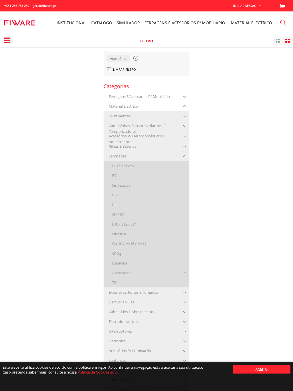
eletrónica (117, 340)
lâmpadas (117, 156)
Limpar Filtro (124, 69)
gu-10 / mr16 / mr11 (129, 243)
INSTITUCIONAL (71, 22)
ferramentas (119, 116)
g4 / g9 (118, 214)
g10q (116, 253)
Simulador (128, 22)
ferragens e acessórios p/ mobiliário (139, 96)
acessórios (121, 272)
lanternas (117, 360)
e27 (115, 195)
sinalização (121, 185)
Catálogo (101, 22)
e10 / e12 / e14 (124, 224)
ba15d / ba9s (123, 165)
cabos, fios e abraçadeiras (131, 311)
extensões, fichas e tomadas (133, 292)
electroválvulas (121, 302)
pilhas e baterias (122, 146)
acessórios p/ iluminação (130, 350)
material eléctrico (123, 106)
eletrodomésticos (123, 321)
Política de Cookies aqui (98, 372)
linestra (119, 233)
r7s (115, 175)
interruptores (120, 331)
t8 (114, 282)
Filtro (146, 41)
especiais (119, 263)
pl (113, 204)
